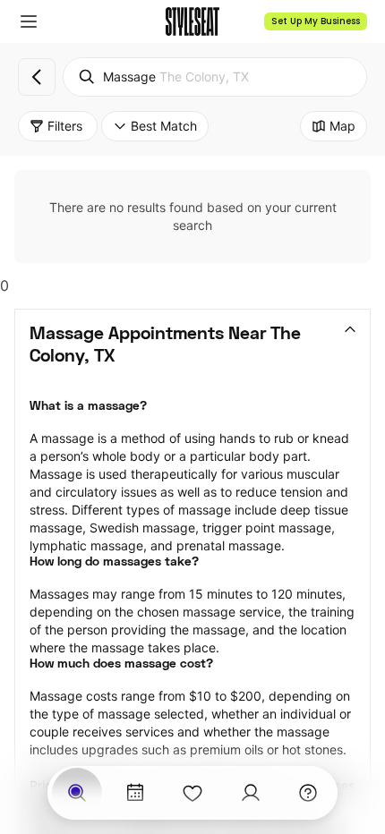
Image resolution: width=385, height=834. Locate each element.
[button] (28, 21)
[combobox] (215, 77)
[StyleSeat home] (192, 21)
